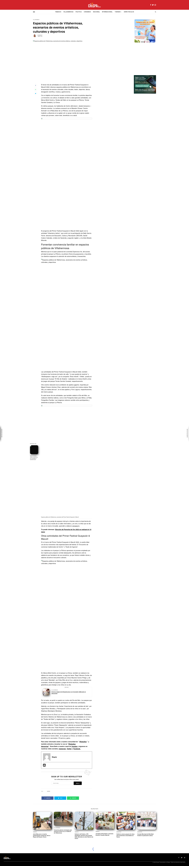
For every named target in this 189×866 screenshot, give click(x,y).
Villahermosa (36, 19)
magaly (40, 35)
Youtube (74, 746)
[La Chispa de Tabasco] (94, 5)
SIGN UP (78, 783)
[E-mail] (44, 766)
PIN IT (67, 173)
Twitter (69, 749)
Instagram (62, 749)
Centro (48, 791)
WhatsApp (83, 742)
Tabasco (35, 831)
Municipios (119, 831)
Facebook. (77, 749)
